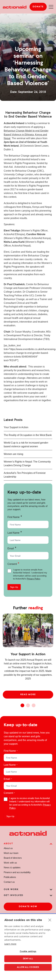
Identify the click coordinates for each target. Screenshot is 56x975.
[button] (22, 705)
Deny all (28, 958)
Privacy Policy (33, 578)
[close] (49, 919)
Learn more (10, 943)
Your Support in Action (16, 427)
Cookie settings (28, 951)
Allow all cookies (28, 967)
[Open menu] (51, 7)
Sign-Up (14, 587)
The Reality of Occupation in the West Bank (28, 435)
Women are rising (13, 454)
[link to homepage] (14, 7)
